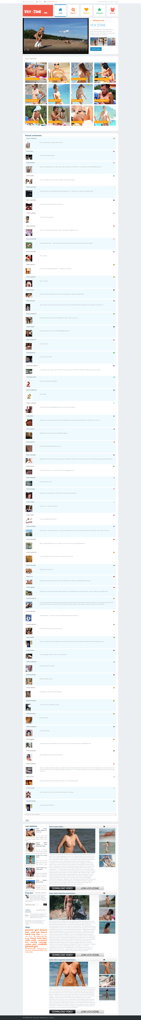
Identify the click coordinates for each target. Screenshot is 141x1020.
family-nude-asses (31, 948)
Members (99, 13)
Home (60, 13)
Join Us (112, 13)
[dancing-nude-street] (107, 968)
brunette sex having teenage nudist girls (36, 942)
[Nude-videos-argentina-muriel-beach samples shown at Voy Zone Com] (111, 41)
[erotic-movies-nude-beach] (107, 848)
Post (27, 820)
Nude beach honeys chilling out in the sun (41, 830)
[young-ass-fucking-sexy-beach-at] (107, 835)
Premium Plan (98, 20)
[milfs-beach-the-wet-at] (107, 994)
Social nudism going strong (41, 881)
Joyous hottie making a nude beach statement (41, 844)
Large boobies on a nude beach (41, 868)
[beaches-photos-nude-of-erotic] (107, 861)
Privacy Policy (36, 1017)
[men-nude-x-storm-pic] (107, 914)
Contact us (51, 1017)
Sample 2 (86, 13)
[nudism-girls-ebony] (107, 981)
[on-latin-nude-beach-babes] (107, 901)
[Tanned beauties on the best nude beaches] (90, 888)
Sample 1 (73, 13)
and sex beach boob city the (36, 933)
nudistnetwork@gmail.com (52, 1)
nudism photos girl (36, 945)
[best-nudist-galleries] (107, 927)
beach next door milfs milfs (36, 939)
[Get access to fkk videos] (62, 888)
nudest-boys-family (38, 950)
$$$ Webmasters (44, 1017)
